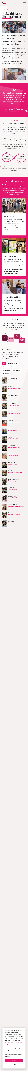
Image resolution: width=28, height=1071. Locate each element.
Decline (14, 1064)
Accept (14, 1060)
